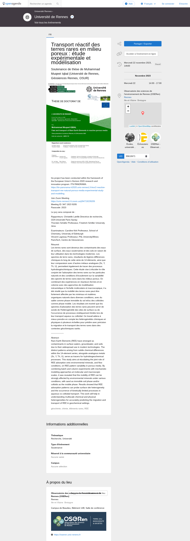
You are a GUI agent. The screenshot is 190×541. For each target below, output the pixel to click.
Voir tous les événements (47, 22)
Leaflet (132, 126)
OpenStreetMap (144, 126)
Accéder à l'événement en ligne (141, 54)
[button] (142, 113)
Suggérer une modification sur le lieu (88, 493)
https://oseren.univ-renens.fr (67, 534)
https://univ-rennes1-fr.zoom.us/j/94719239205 (73, 201)
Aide (131, 4)
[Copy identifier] (146, 156)
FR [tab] (50, 34)
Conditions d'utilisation (147, 162)
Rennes (127, 97)
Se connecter (168, 4)
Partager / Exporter (143, 44)
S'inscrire (183, 4)
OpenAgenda (123, 162)
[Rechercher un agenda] (57, 3)
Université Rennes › (43, 11)
